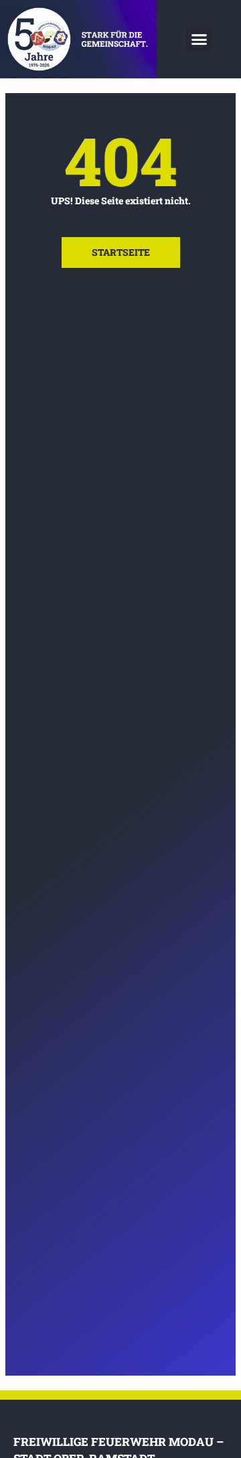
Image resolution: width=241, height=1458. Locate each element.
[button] (199, 39)
